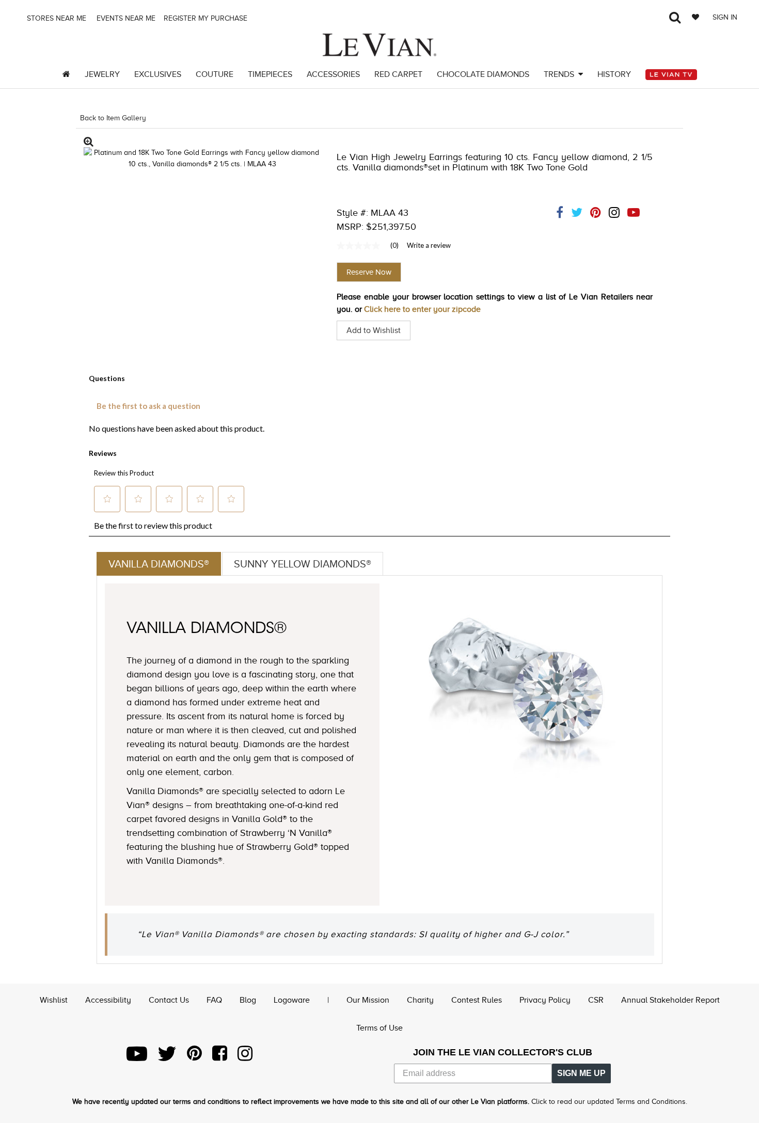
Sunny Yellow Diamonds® (302, 564)
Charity (420, 1000)
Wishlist (54, 1000)
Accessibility (108, 1000)
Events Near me (124, 18)
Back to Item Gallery (113, 118)
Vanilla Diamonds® (158, 564)
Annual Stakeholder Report (670, 1000)
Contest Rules (476, 1000)
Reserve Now (368, 272)
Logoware (292, 1000)
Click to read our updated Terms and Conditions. (609, 1101)
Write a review (429, 245)
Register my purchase (206, 18)
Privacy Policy (545, 1000)
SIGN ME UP (581, 1073)
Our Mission (367, 1000)
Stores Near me (55, 18)
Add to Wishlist (373, 330)
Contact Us (169, 1000)
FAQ (214, 1000)
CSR (596, 1000)
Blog (248, 1000)
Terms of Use (379, 1028)
